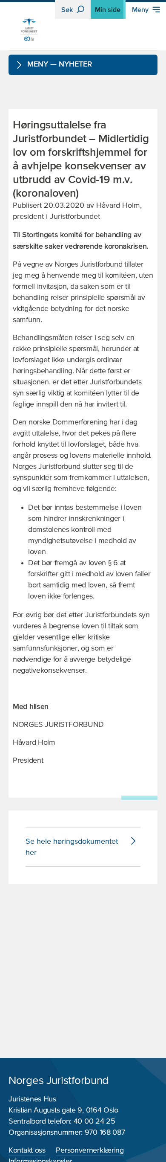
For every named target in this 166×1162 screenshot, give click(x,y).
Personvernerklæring (89, 1150)
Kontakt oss (27, 1150)
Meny (141, 9)
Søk (67, 9)
